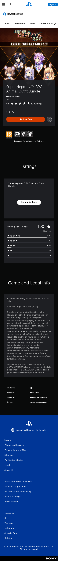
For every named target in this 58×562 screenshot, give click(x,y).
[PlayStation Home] (29, 4)
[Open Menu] (3, 4)
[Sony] (51, 560)
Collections (19, 23)
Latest (7, 23)
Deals (32, 23)
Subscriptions (46, 23)
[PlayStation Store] (13, 13)
